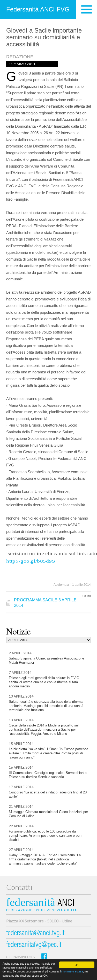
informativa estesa (72, 971)
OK (77, 965)
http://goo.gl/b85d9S (30, 561)
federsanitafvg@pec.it (33, 945)
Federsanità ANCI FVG (38, 9)
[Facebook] (44, 956)
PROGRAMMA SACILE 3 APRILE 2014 (45, 603)
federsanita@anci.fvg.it (35, 933)
